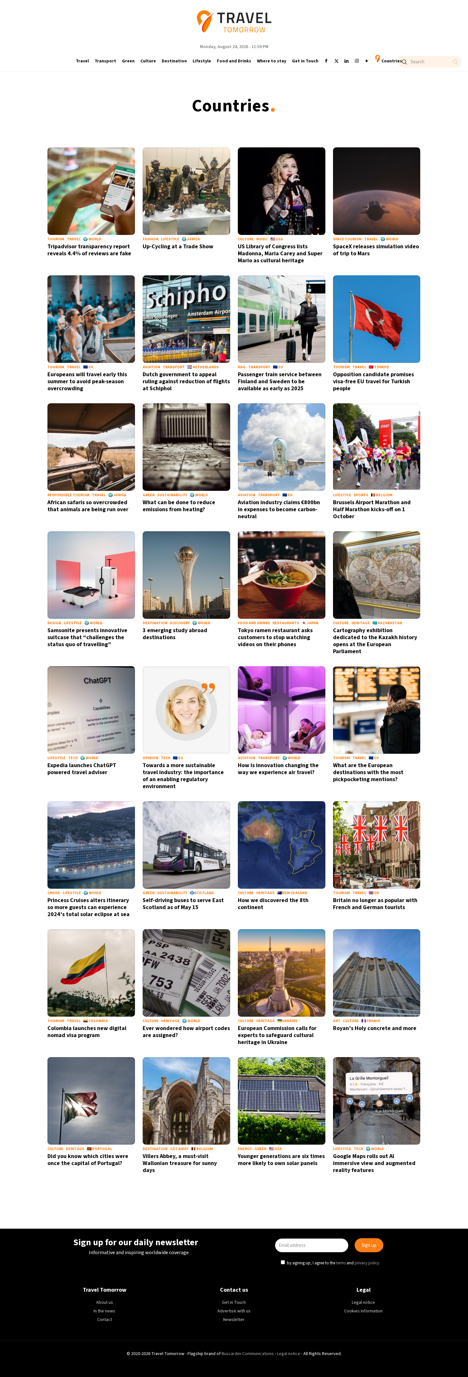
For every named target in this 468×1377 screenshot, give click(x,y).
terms (295, 717)
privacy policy (321, 717)
